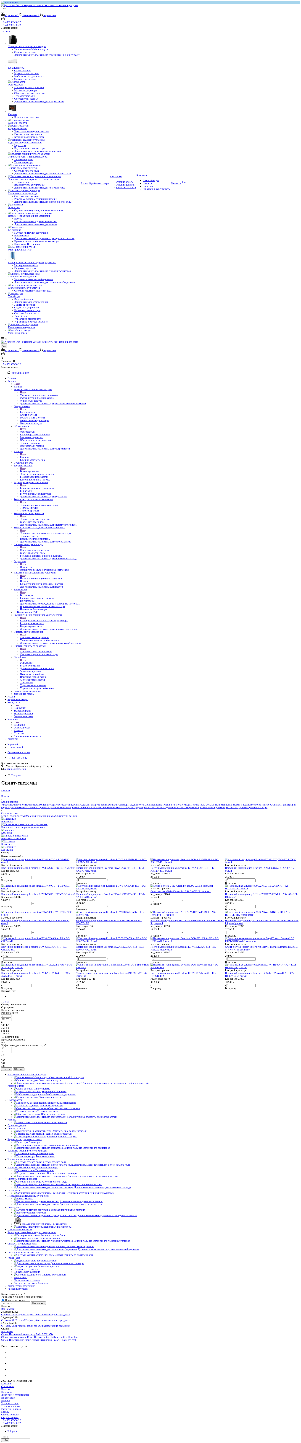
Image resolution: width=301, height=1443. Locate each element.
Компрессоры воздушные (233, 807)
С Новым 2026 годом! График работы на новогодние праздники (35, 1314)
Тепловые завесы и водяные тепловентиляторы (45, 533)
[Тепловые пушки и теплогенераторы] (44, 153)
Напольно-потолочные (13, 838)
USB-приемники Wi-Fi (86, 807)
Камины (24, 457)
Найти (5, 1440)
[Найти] (2, 12)
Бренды (5, 1411)
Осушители (26, 567)
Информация (8, 1397)
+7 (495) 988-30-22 (11, 22)
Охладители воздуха (66, 816)
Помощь (5, 1400)
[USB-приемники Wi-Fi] (44, 246)
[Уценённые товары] (44, 330)
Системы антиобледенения (34, 637)
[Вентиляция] (44, 227)
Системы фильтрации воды (34, 550)
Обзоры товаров (10, 1414)
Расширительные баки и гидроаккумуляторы (44, 620)
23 (8, 1001)
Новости (6, 1389)
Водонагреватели (29, 471)
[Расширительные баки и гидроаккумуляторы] (44, 256)
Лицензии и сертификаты (15, 1395)
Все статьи (7, 1331)
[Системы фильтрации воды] (44, 190)
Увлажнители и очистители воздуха (39, 395)
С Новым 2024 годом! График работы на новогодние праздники (35, 1325)
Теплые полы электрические (35, 519)
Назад (17, 383)
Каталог (18, 386)
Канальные (7, 849)
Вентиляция (26, 595)
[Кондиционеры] (44, 61)
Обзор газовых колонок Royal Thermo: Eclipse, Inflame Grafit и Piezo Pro (39, 1337)
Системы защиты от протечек (36, 651)
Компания (19, 724)
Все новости (8, 1309)
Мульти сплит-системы (13, 816)
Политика (6, 1392)
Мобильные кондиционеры (40, 816)
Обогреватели (27, 431)
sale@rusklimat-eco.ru (15, 769)
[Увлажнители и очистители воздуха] (44, 40)
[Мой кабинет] (3, 19)
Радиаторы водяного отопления (37, 488)
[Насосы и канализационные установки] (44, 213)
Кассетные (7, 844)
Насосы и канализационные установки (41, 578)
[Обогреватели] (44, 81)
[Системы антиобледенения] (44, 273)
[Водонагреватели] (44, 125)
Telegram (16, 775)
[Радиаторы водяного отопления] (44, 139)
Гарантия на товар (11, 1409)
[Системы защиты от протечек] (44, 285)
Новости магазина (14, 1300)
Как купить (20, 708)
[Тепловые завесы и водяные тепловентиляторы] (44, 176)
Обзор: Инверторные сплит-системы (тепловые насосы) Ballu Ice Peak (38, 1340)
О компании (7, 1386)
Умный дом (26, 662)
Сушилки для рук (89, 804)
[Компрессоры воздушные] (44, 324)
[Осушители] (44, 204)
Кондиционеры (28, 412)
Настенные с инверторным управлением (23, 827)
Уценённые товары (257, 807)
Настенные (7, 821)
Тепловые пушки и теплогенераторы (40, 505)
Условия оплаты (9, 1403)
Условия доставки (10, 1406)
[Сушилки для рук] (44, 120)
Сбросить (18, 1069)
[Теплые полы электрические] (44, 165)
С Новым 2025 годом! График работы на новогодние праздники (35, 1320)
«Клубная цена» (9, 1417)
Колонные (6, 832)
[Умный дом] (44, 293)
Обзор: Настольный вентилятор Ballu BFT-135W (27, 1334)
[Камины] (44, 108)
